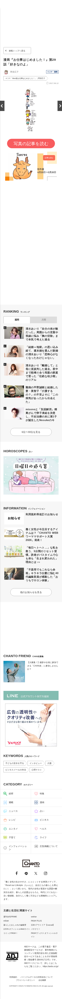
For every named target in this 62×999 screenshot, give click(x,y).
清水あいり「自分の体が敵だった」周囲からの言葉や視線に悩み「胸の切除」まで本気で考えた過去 (42, 334)
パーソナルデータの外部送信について (36, 977)
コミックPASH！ (10, 933)
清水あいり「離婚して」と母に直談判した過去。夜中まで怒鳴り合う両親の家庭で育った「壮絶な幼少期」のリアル (42, 372)
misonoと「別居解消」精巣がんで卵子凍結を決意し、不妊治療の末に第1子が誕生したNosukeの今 (41, 415)
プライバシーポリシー (25, 980)
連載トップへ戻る (17, 51)
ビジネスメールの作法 (15, 770)
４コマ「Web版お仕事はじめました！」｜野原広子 (25, 78)
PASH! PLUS (36, 921)
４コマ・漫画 (52, 72)
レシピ (12, 820)
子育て (12, 837)
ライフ (43, 837)
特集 (42, 793)
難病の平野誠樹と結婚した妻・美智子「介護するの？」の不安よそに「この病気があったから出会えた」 (42, 394)
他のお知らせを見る (31, 592)
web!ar (34, 917)
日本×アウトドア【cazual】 (43, 925)
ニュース (13, 811)
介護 (49, 763)
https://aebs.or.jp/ (50, 966)
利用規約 (13, 977)
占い (42, 811)
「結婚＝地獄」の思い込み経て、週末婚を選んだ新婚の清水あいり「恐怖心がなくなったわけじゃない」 (42, 352)
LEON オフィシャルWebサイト (16, 929)
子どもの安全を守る (14, 763)
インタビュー (35, 763)
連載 (11, 802)
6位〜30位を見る (31, 432)
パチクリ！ (35, 929)
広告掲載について (49, 846)
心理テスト (37, 770)
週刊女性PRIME (10, 917)
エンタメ (13, 828)
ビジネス (44, 820)
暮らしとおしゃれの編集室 (14, 925)
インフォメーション (18, 848)
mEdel (6, 921)
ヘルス (43, 828)
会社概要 (42, 980)
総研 (11, 793)
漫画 (42, 802)
